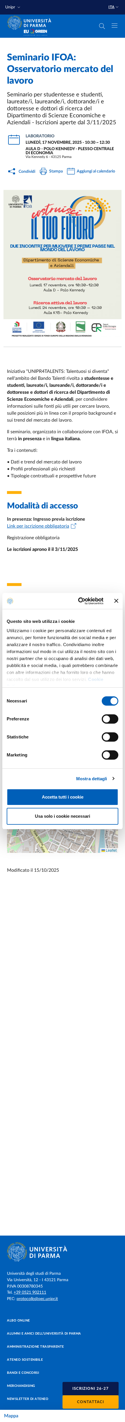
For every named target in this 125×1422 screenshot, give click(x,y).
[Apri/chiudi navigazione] (114, 25)
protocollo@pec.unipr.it (37, 1299)
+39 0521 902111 (30, 1292)
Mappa (11, 1416)
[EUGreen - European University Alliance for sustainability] (35, 32)
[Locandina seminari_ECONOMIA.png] (62, 263)
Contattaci (90, 1402)
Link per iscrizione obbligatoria (38, 526)
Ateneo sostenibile (25, 1359)
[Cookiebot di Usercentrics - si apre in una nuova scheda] (78, 601)
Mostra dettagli (91, 778)
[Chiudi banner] (116, 601)
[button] (13, 7)
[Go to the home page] (31, 23)
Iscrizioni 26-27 (90, 1389)
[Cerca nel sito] (102, 26)
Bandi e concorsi (23, 1372)
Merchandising (21, 1385)
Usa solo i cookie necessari (62, 816)
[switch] (110, 719)
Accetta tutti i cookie (62, 796)
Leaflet (111, 850)
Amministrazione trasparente (35, 1346)
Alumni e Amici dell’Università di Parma (44, 1333)
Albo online (18, 1320)
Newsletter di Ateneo (27, 1399)
